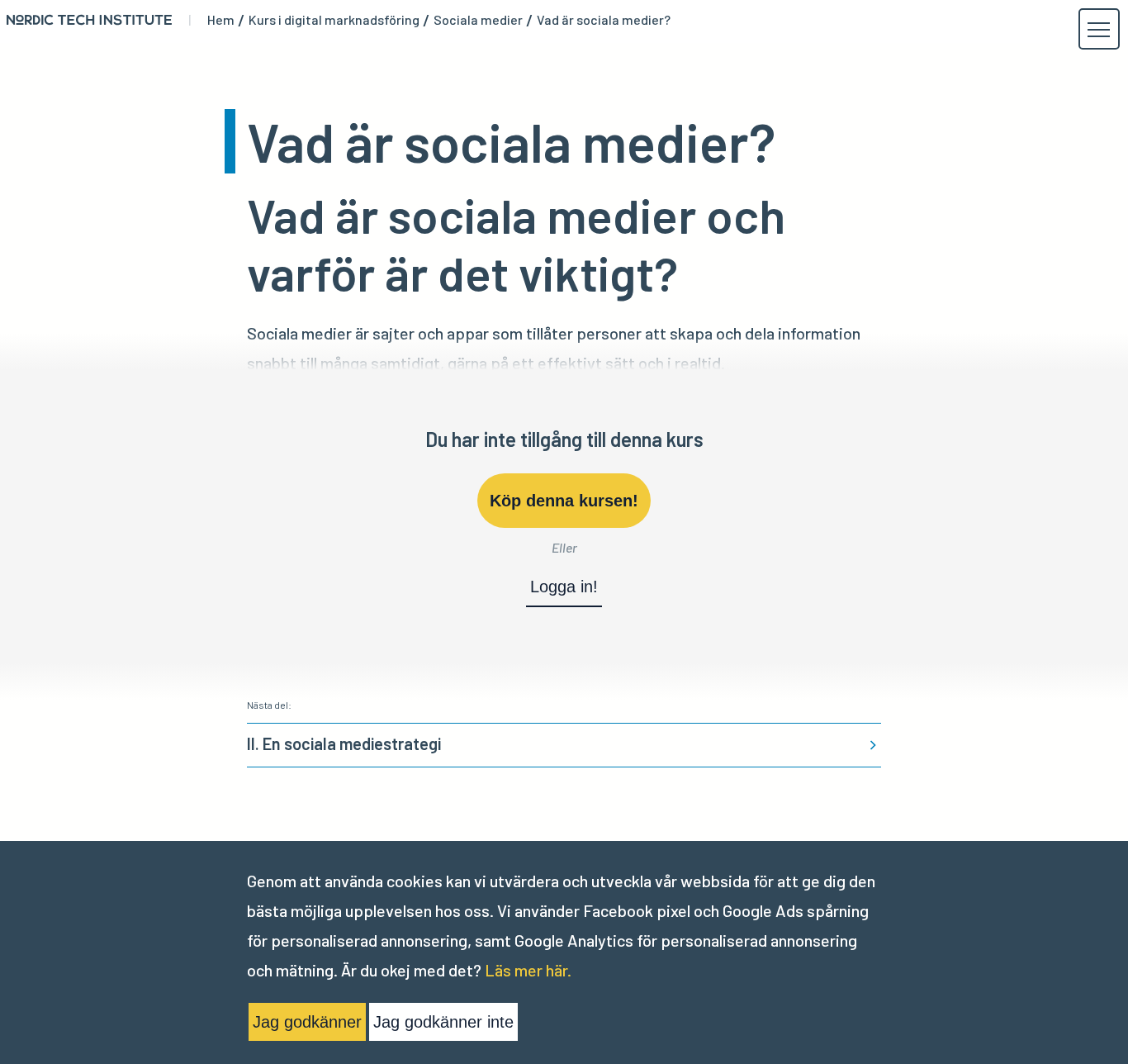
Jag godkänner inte (443, 1022)
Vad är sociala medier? (604, 19)
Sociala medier (478, 19)
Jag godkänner (307, 1022)
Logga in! (564, 586)
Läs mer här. (528, 970)
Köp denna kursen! (564, 501)
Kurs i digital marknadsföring (334, 19)
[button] (1098, 30)
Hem (221, 19)
